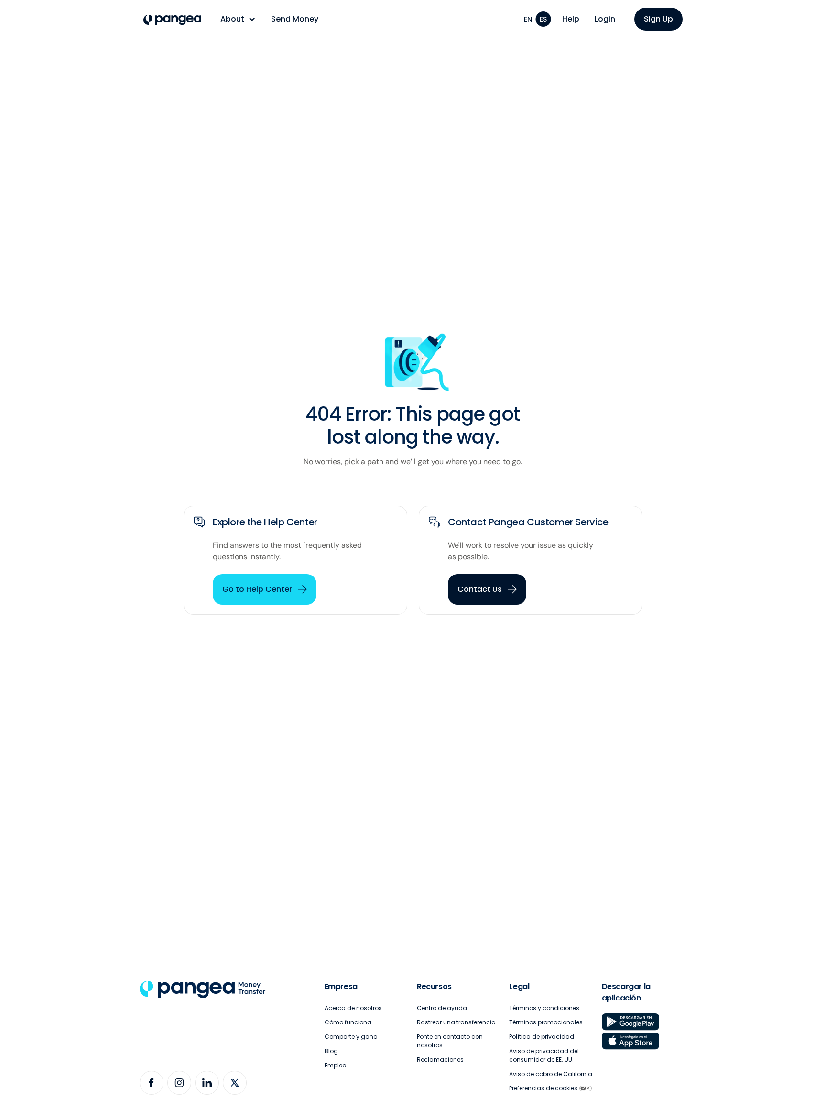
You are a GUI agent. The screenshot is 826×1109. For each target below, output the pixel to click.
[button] (238, 19)
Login (605, 18)
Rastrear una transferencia (456, 1022)
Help (570, 18)
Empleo (335, 1065)
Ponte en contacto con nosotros (450, 1041)
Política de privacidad (541, 1037)
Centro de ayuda (442, 1008)
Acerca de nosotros (353, 1008)
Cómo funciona (348, 1022)
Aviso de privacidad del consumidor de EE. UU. (544, 1055)
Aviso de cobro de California (550, 1074)
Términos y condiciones (544, 1008)
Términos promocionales (546, 1022)
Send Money (294, 18)
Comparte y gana (351, 1037)
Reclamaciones (440, 1059)
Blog (331, 1051)
